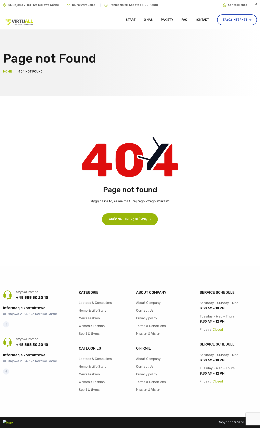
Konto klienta (237, 5)
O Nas (148, 20)
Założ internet (235, 20)
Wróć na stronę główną (128, 219)
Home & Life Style (92, 310)
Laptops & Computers (95, 303)
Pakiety (167, 20)
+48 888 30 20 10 (32, 297)
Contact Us (144, 310)
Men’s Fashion (89, 318)
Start (131, 20)
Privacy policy (146, 318)
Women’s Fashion (92, 326)
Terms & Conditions (151, 326)
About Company (148, 303)
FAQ (184, 20)
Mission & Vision (148, 334)
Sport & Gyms (89, 334)
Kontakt (202, 20)
